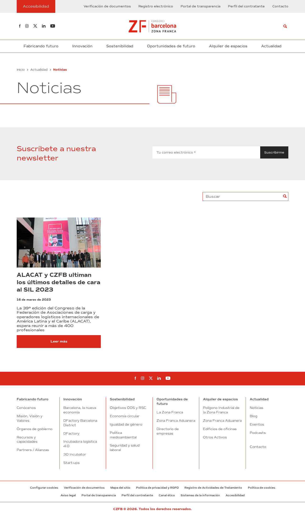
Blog (253, 416)
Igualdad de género (126, 424)
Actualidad (271, 46)
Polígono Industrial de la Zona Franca (221, 410)
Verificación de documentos (107, 6)
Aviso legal (68, 495)
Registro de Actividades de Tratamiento (213, 487)
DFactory (71, 433)
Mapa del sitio (120, 487)
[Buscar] (285, 26)
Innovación (82, 46)
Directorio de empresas (168, 431)
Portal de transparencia (200, 6)
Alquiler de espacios (228, 46)
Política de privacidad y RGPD (157, 487)
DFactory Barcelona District (80, 423)
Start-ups (71, 463)
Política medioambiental (123, 435)
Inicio (21, 69)
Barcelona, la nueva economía (79, 410)
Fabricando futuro (41, 46)
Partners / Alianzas (33, 450)
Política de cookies (261, 487)
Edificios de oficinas (220, 429)
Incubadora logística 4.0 (80, 444)
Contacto (280, 6)
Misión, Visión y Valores (29, 418)
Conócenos (26, 408)
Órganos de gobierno (34, 429)
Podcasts (258, 433)
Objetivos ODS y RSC (128, 408)
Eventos (257, 424)
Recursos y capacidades (27, 439)
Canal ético (167, 495)
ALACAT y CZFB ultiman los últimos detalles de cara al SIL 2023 (58, 282)
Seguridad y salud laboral (125, 447)
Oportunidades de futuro (171, 46)
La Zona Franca (170, 412)
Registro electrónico (155, 6)
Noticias (256, 408)
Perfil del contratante (246, 6)
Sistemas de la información (200, 495)
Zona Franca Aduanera (176, 420)
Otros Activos (215, 437)
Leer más (59, 341)
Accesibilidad (235, 495)
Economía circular (124, 416)
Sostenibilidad (119, 46)
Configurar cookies (44, 487)
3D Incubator (74, 454)
